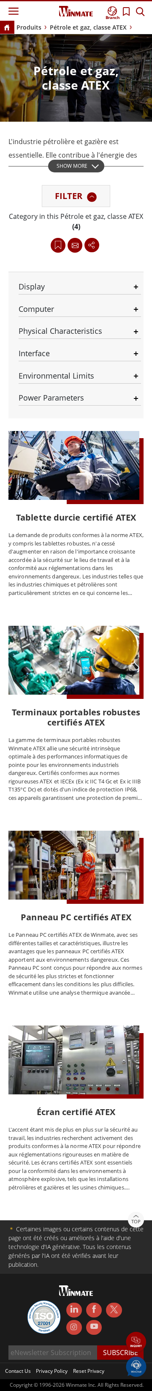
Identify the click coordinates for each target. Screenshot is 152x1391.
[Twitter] (114, 1309)
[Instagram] (74, 1327)
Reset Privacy (88, 1371)
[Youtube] (94, 1327)
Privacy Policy (52, 1371)
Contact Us (18, 1371)
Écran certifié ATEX (76, 1112)
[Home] (7, 28)
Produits (28, 27)
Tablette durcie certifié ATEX (76, 517)
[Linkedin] (74, 1310)
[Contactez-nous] (75, 245)
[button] (136, 1342)
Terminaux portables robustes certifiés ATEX (76, 717)
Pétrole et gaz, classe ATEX (88, 27)
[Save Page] (58, 244)
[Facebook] (94, 1310)
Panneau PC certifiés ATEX (76, 917)
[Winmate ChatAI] (136, 1366)
